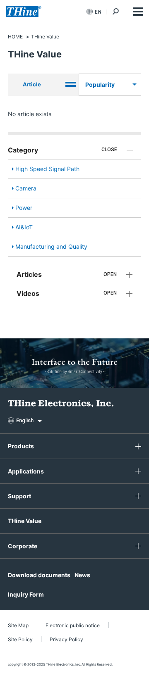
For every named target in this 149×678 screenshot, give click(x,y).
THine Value (24, 520)
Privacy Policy (66, 639)
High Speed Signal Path (47, 168)
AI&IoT (24, 227)
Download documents (39, 574)
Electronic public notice (73, 625)
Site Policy (20, 639)
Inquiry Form (26, 594)
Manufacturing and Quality (51, 246)
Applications (26, 471)
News (82, 574)
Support (19, 496)
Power (23, 207)
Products (21, 446)
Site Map (18, 625)
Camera (25, 188)
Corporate (22, 546)
